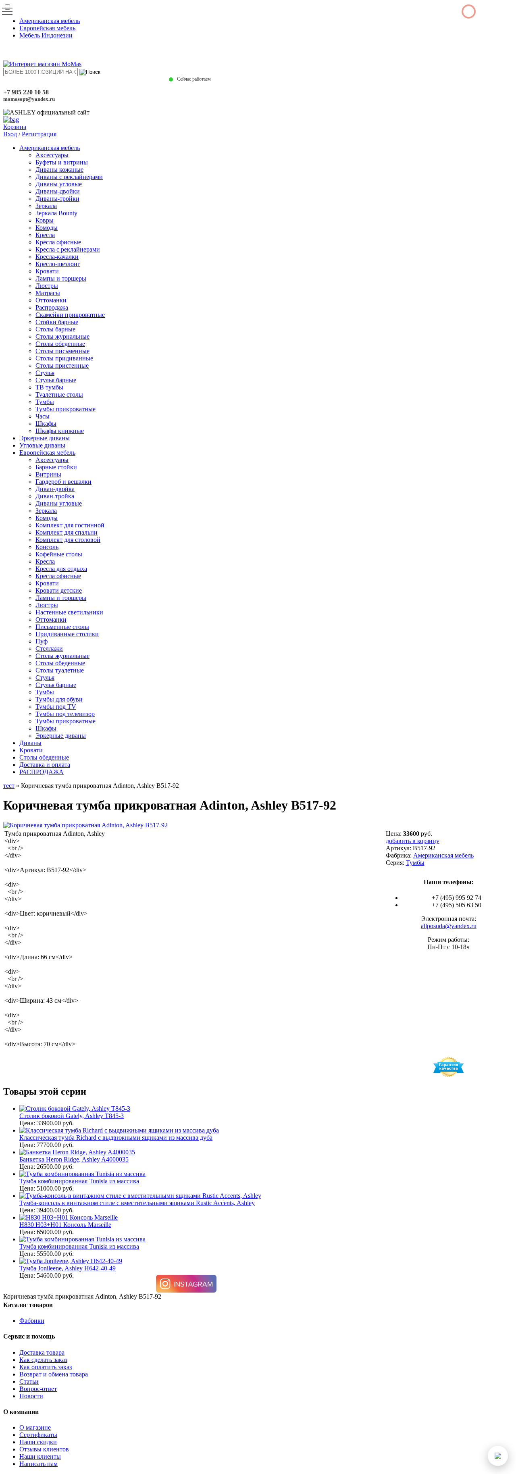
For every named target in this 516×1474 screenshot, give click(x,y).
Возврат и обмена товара (53, 1374)
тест (9, 785)
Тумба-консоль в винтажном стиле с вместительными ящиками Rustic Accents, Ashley (137, 1202)
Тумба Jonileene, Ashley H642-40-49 (67, 1268)
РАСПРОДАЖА (41, 771)
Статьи (29, 1381)
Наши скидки (38, 1442)
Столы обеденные (60, 343)
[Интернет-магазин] (42, 63)
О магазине (35, 1427)
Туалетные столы (59, 394)
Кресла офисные (58, 242)
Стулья (44, 372)
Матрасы (47, 292)
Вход (10, 134)
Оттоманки (51, 300)
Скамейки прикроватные (70, 314)
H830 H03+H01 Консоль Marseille (65, 1224)
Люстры (46, 285)
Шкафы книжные (59, 430)
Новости (31, 1396)
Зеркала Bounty (56, 213)
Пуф (41, 641)
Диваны (30, 742)
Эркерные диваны (44, 438)
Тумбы (44, 401)
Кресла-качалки (57, 256)
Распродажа (51, 307)
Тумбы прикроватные (65, 409)
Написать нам (38, 1463)
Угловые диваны (42, 445)
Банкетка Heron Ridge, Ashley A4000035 (74, 1159)
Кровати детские (58, 590)
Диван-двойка (55, 488)
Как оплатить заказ (45, 1367)
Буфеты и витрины (61, 162)
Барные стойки (56, 467)
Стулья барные (55, 380)
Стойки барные (56, 322)
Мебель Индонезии (46, 35)
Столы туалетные (59, 670)
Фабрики (31, 1320)
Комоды (46, 227)
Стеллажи (49, 648)
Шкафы (45, 423)
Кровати (47, 271)
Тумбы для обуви (59, 699)
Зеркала (46, 205)
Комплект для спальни (66, 532)
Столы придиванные (64, 358)
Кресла (45, 234)
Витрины (48, 474)
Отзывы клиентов (44, 1449)
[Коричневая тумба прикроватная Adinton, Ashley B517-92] (85, 825)
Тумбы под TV (55, 706)
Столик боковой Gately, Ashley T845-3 (71, 1115)
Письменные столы (62, 626)
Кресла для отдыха (61, 568)
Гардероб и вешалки (63, 481)
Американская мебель (49, 20)
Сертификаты (38, 1434)
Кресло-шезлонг (57, 263)
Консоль (46, 546)
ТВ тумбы (49, 387)
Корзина (14, 126)
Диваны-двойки (57, 191)
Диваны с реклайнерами (69, 176)
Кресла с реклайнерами (67, 249)
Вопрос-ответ (38, 1388)
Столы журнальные (62, 336)
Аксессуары (52, 155)
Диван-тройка (54, 496)
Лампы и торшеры (60, 278)
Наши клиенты (40, 1456)
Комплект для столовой (67, 539)
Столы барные (55, 329)
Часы (42, 416)
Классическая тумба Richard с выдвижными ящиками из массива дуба (115, 1137)
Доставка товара (41, 1352)
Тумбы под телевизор (65, 713)
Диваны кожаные (59, 169)
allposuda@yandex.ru (448, 925)
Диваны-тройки (57, 198)
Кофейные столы (58, 554)
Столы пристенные (62, 365)
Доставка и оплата (44, 764)
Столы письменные (62, 351)
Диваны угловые (58, 184)
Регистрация (39, 134)
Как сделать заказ (43, 1359)
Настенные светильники (69, 612)
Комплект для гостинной (69, 525)
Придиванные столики (67, 634)
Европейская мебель (47, 28)
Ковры (44, 220)
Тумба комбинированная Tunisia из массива (79, 1181)
